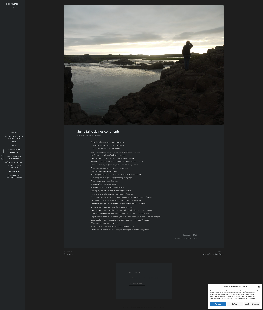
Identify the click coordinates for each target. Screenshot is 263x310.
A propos (14, 132)
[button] (259, 287)
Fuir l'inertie (12, 4)
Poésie (14, 142)
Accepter (218, 304)
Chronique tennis (14, 149)
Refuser (235, 304)
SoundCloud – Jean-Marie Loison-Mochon (14, 176)
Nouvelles (14, 153)
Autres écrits (14, 171)
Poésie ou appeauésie (94, 135)
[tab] (2, 151)
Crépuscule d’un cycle (13, 162)
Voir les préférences (252, 304)
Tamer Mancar (162, 307)
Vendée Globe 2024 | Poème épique (14, 157)
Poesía (14, 145)
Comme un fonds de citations (14, 167)
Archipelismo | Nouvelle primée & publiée (14, 137)
